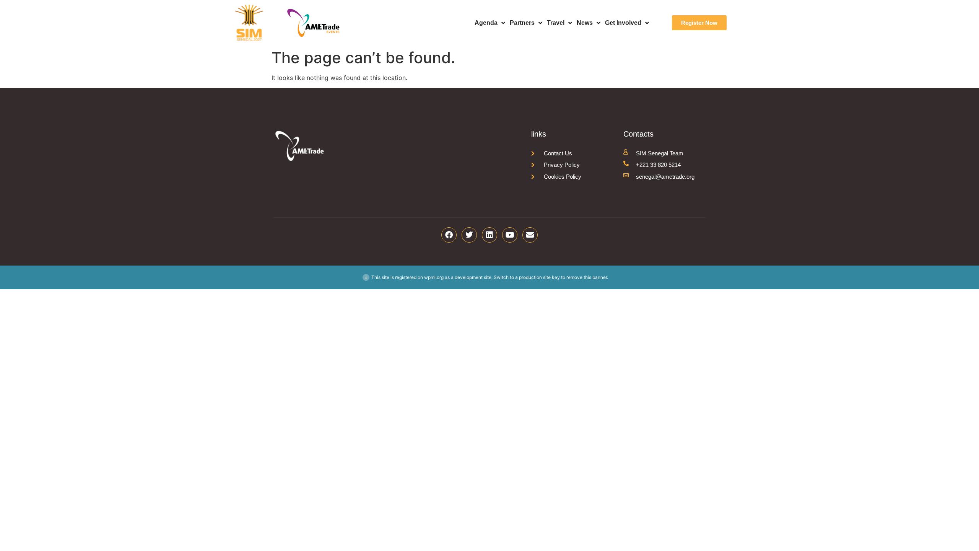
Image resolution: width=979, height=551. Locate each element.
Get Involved (623, 23)
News (585, 23)
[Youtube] (509, 235)
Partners (522, 23)
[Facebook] (449, 235)
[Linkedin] (489, 235)
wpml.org (434, 277)
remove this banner (586, 277)
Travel (555, 23)
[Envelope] (530, 235)
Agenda (486, 23)
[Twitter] (469, 235)
